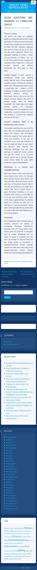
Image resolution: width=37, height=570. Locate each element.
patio (31, 551)
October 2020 (10, 474)
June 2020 (9, 485)
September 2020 (11, 477)
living (27, 546)
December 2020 (11, 469)
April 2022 (9, 442)
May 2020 (9, 487)
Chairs (12, 531)
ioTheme (32, 568)
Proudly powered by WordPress (11, 568)
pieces (5, 554)
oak (16, 551)
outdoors (27, 551)
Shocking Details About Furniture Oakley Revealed (9, 274)
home (10, 543)
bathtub (22, 528)
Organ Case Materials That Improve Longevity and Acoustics (17, 369)
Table (9, 556)
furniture (30, 262)
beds (5, 531)
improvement (10, 546)
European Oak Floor (26, 537)
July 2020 (9, 482)
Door (20, 536)
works (10, 559)
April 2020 (9, 490)
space (5, 556)
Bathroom (6, 528)
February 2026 (11, 437)
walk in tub (24, 556)
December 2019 (11, 500)
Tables (13, 556)
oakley (6, 263)
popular (9, 554)
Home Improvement (15, 262)
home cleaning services (18, 543)
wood (29, 556)
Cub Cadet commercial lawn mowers (19, 533)
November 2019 (11, 503)
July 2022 (9, 440)
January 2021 (10, 466)
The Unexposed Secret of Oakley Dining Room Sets (27, 274)
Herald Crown (26, 28)
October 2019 (10, 506)
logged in (12, 285)
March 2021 (10, 461)
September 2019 (11, 508)
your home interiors (16, 559)
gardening (23, 540)
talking (17, 556)
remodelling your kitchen (16, 554)
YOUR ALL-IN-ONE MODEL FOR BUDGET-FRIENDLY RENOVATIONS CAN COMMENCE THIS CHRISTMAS (19, 392)
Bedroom (28, 528)
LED (18, 546)
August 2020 (10, 479)
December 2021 (11, 445)
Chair (8, 531)
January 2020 (10, 498)
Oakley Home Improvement (18, 6)
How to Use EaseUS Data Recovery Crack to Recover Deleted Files (17, 380)
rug (24, 554)
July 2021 (9, 450)
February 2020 (11, 495)
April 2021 (9, 458)
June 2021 (9, 453)
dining (15, 536)
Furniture (9, 341)
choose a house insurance (20, 531)
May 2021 (9, 456)
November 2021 (11, 448)
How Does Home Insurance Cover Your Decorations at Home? (18, 398)
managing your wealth (9, 551)
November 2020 (11, 471)
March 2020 (10, 492)
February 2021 (11, 463)
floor (6, 540)
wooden (6, 559)
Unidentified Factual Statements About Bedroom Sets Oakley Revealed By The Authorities (19, 405)
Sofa (29, 554)
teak (20, 556)
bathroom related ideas (15, 528)
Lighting (22, 546)
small (26, 554)
